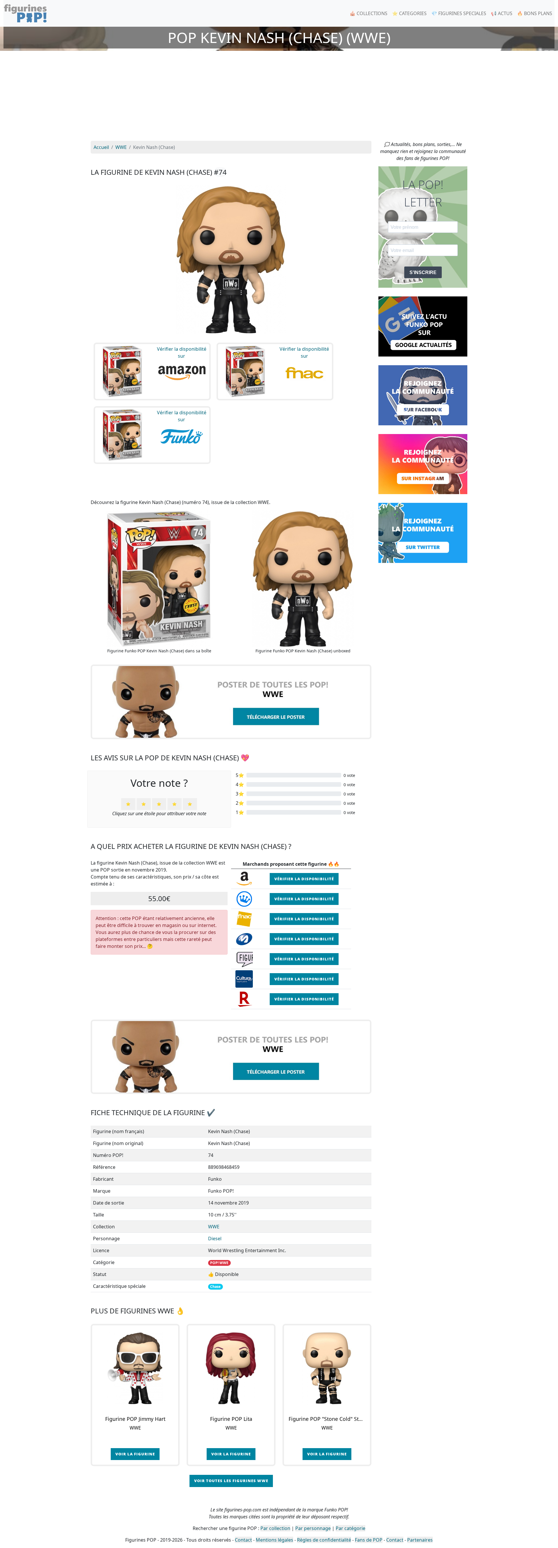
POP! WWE (219, 1262)
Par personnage (313, 1528)
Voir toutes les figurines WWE (231, 1480)
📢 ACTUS (501, 13)
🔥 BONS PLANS (534, 13)
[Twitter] (422, 532)
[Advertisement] (279, 97)
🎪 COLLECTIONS (368, 13)
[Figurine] (327, 1368)
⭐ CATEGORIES (409, 13)
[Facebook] (422, 395)
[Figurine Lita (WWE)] (231, 1368)
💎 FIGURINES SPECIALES (458, 13)
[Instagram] (422, 463)
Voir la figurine (135, 1454)
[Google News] (422, 326)
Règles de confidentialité (324, 1540)
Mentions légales (274, 1540)
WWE (213, 1226)
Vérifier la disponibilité (304, 878)
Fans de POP (368, 1540)
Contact (243, 1540)
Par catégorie (350, 1528)
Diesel (214, 1238)
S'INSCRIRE (423, 272)
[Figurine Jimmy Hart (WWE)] (135, 1368)
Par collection (275, 1528)
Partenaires (420, 1540)
